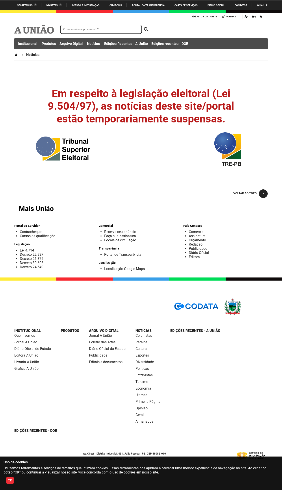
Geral (139, 415)
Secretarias (25, 5)
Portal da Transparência (148, 5)
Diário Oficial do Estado (32, 349)
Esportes (142, 355)
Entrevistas (144, 375)
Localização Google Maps (124, 269)
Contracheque (30, 232)
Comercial (196, 232)
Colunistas (143, 335)
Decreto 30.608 (31, 263)
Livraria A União (26, 362)
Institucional (27, 44)
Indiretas (52, 5)
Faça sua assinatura (120, 236)
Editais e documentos (105, 362)
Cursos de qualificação (37, 236)
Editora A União (26, 355)
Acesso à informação (86, 5)
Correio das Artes (102, 342)
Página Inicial (16, 55)
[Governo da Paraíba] (246, 314)
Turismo (141, 382)
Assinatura (197, 236)
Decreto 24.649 (31, 267)
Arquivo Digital (71, 44)
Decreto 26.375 (31, 259)
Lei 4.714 (27, 250)
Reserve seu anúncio (120, 232)
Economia (143, 388)
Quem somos (24, 335)
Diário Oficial (216, 5)
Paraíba (141, 342)
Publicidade (198, 248)
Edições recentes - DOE (169, 44)
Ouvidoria (115, 5)
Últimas (141, 395)
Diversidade (144, 362)
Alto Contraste (207, 16)
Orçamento (197, 240)
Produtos (49, 44)
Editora (194, 257)
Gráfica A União (26, 368)
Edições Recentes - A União (126, 44)
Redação (195, 244)
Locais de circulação (120, 240)
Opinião (141, 408)
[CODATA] (196, 308)
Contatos (241, 5)
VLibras (231, 16)
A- (246, 17)
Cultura (141, 349)
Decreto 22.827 (31, 254)
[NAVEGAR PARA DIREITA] (267, 5)
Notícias (93, 44)
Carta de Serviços (186, 5)
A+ (254, 17)
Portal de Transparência (122, 254)
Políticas (142, 368)
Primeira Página (147, 401)
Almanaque (144, 421)
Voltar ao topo (245, 193)
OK (10, 480)
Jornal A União (25, 342)
